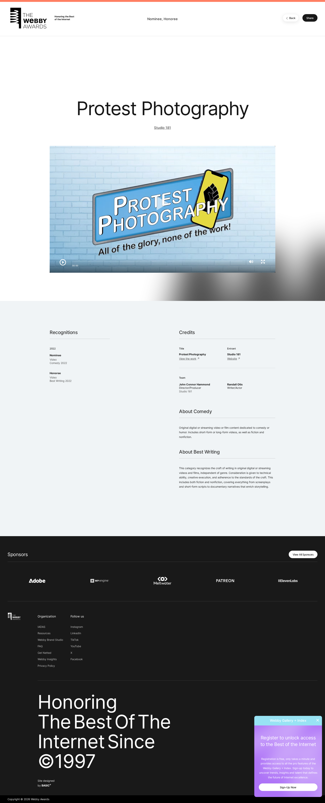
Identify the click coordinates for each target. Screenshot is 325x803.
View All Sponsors (303, 554)
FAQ (40, 646)
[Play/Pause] (63, 262)
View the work (187, 358)
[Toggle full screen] (263, 262)
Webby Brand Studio (50, 639)
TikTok (75, 639)
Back (292, 18)
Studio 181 (162, 128)
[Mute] (251, 262)
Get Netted (44, 652)
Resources (44, 633)
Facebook (77, 659)
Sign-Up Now (288, 787)
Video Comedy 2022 (58, 361)
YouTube (76, 646)
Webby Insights (47, 659)
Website (232, 358)
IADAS (41, 626)
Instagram (77, 626)
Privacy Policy (46, 665)
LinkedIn (76, 633)
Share (310, 18)
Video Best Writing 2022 (60, 379)
